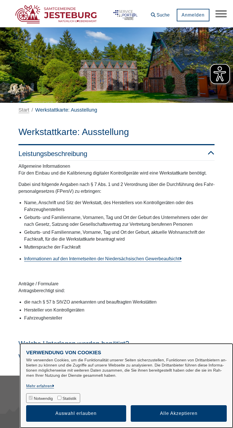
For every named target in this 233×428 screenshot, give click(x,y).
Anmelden (193, 15)
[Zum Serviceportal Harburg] (124, 14)
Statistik (69, 398)
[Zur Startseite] (56, 14)
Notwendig (43, 398)
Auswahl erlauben (76, 413)
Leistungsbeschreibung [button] (52, 153)
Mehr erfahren (39, 386)
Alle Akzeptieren (178, 413)
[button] (160, 13)
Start (23, 110)
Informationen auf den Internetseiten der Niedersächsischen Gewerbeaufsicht (101, 258)
